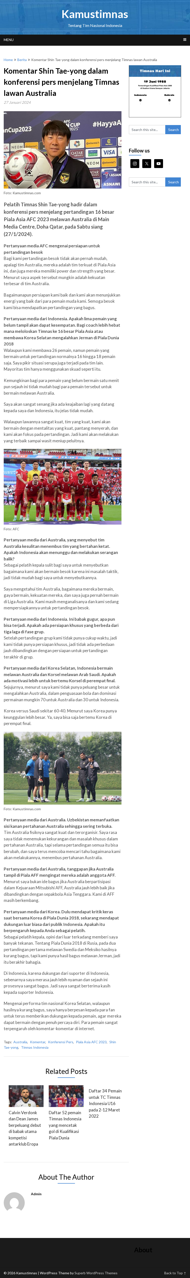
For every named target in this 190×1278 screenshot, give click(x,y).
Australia (20, 1042)
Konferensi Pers (60, 1042)
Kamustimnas (95, 13)
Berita (22, 60)
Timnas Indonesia (34, 1047)
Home (8, 60)
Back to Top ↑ (175, 1273)
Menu (9, 40)
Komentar (37, 1042)
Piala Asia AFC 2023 (91, 1042)
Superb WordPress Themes (96, 1273)
